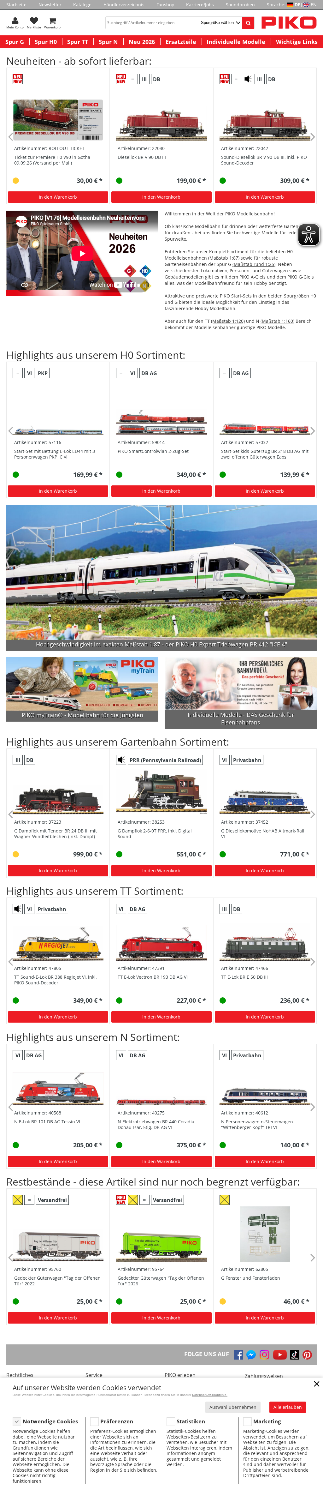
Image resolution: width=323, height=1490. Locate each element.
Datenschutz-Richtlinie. (209, 1395)
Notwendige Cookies (50, 1421)
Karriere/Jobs (200, 5)
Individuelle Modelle (236, 41)
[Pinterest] (307, 1355)
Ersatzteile (181, 41)
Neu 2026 (142, 41)
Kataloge (82, 5)
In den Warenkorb (58, 197)
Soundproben (240, 5)
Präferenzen (116, 1421)
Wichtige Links (297, 41)
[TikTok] (294, 1355)
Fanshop (165, 5)
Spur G (14, 41)
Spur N (108, 41)
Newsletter (50, 5)
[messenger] (251, 1355)
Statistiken (191, 1421)
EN (314, 5)
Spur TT (77, 41)
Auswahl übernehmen (232, 1407)
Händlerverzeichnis (123, 5)
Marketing (267, 1421)
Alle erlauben (287, 1407)
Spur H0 (46, 41)
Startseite (16, 5)
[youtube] (280, 1355)
